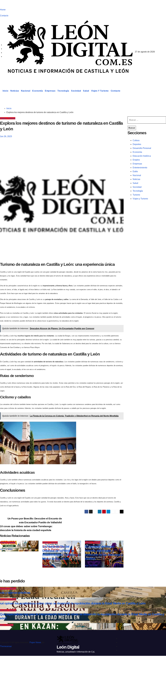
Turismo (136, 195)
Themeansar (6, 646)
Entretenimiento (140, 167)
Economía (37, 91)
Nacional (25, 91)
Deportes (137, 144)
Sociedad (76, 91)
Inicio (5, 91)
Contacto (4, 15)
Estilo (135, 171)
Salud (86, 91)
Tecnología (63, 91)
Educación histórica (142, 156)
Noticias (14, 91)
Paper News (35, 642)
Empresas (50, 91)
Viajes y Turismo (100, 91)
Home (3, 10)
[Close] (4, 662)
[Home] (1, 91)
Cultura (136, 140)
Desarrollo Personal (142, 148)
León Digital (16, 78)
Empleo (136, 160)
